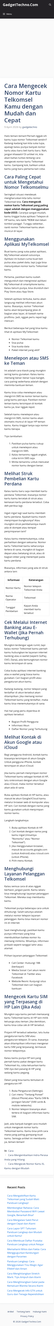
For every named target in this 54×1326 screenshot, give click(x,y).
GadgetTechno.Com (20, 4)
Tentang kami (23, 1311)
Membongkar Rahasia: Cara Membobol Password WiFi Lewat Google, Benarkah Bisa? (25, 1211)
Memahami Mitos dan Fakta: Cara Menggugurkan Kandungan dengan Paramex (26, 1253)
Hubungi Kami (40, 1311)
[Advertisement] (27, 47)
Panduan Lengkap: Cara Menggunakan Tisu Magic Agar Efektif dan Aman (25, 1265)
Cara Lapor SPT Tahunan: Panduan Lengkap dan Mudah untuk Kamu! (24, 1232)
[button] (50, 4)
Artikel (10, 1311)
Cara (11, 1150)
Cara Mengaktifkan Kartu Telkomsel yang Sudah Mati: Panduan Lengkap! (23, 1199)
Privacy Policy (27, 1316)
